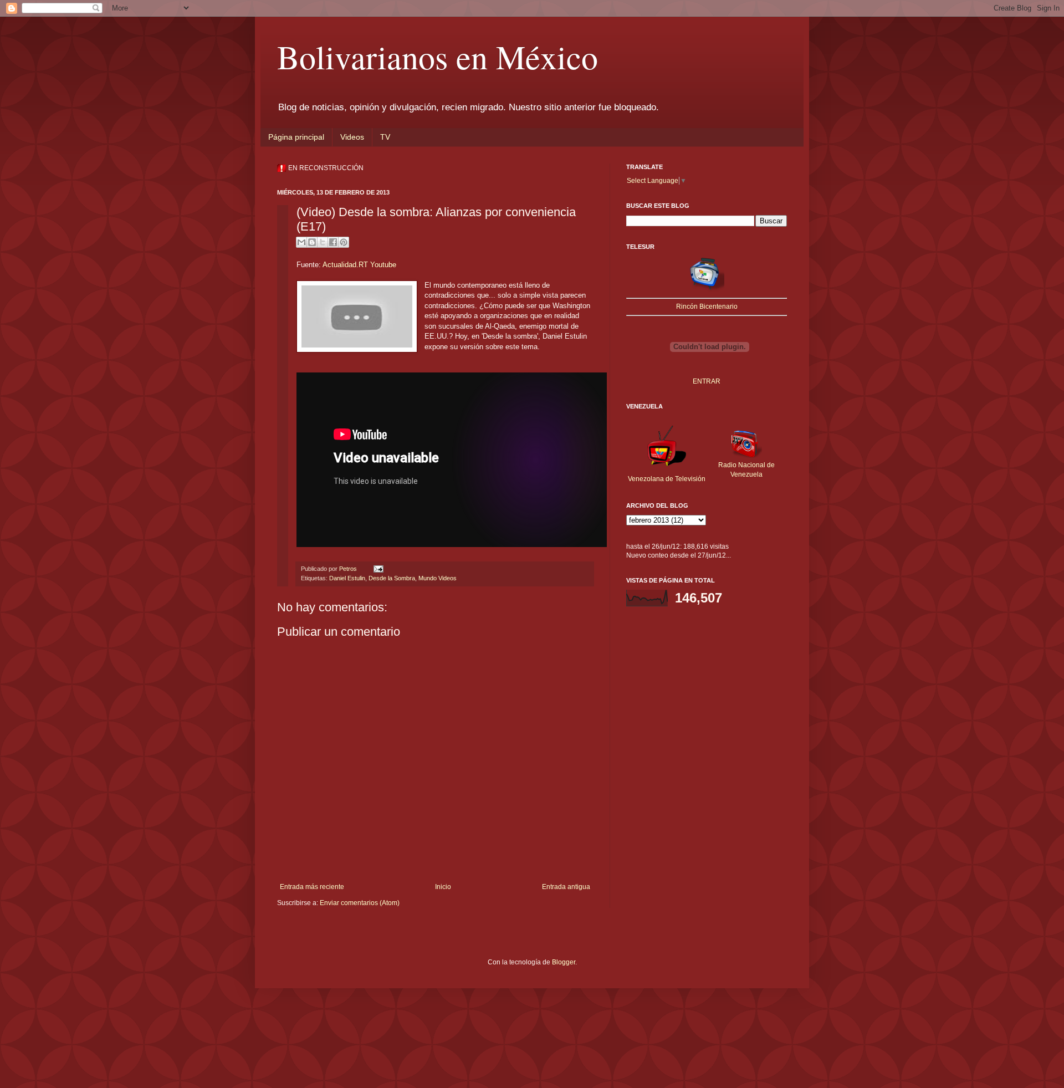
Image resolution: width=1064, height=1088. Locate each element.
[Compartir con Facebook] (333, 242)
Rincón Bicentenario (707, 306)
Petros (349, 568)
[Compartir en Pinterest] (343, 242)
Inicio (443, 887)
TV (385, 136)
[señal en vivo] (706, 289)
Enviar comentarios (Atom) (360, 903)
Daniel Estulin (347, 578)
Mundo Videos (437, 578)
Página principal (296, 136)
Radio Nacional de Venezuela (746, 469)
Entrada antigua (566, 887)
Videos (352, 136)
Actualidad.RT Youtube (359, 264)
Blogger (563, 962)
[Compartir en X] (322, 242)
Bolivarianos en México (437, 56)
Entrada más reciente (312, 887)
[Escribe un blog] (312, 242)
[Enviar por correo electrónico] (301, 242)
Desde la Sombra (392, 578)
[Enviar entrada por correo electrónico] (377, 568)
